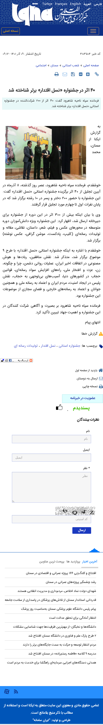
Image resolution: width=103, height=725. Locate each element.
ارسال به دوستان (87, 378)
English (75, 3)
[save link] (73, 74)
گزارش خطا (89, 333)
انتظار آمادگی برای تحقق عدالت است (72, 618)
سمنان (54, 65)
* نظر (86, 468)
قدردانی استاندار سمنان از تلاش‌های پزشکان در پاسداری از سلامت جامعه (50, 600)
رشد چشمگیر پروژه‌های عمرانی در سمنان (71, 582)
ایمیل (86, 450)
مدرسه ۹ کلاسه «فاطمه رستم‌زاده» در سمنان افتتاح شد (62, 653)
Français (61, 3)
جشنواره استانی (69, 346)
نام (88, 431)
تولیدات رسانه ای (26, 346)
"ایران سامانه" (41, 720)
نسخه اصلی (10, 31)
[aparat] (7, 693)
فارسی (98, 4)
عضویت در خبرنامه (82, 398)
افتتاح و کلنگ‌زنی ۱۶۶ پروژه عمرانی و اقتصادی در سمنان (61, 573)
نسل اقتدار (48, 346)
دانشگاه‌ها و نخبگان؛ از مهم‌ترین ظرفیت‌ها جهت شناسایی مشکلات (54, 627)
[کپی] (96, 74)
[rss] (16, 691)
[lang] (36, 4)
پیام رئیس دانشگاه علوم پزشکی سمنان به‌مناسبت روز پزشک (58, 609)
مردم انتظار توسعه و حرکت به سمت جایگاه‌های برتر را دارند (59, 644)
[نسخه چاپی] (56, 74)
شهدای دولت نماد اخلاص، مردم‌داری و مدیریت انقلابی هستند (56, 591)
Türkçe (47, 3)
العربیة (87, 4)
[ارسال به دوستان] (65, 74)
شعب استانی (70, 65)
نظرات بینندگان (88, 420)
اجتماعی (41, 65)
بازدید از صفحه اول (86, 370)
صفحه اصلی (91, 65)
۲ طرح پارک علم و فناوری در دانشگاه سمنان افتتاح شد (62, 635)
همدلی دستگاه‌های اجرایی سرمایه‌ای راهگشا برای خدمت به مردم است (51, 662)
